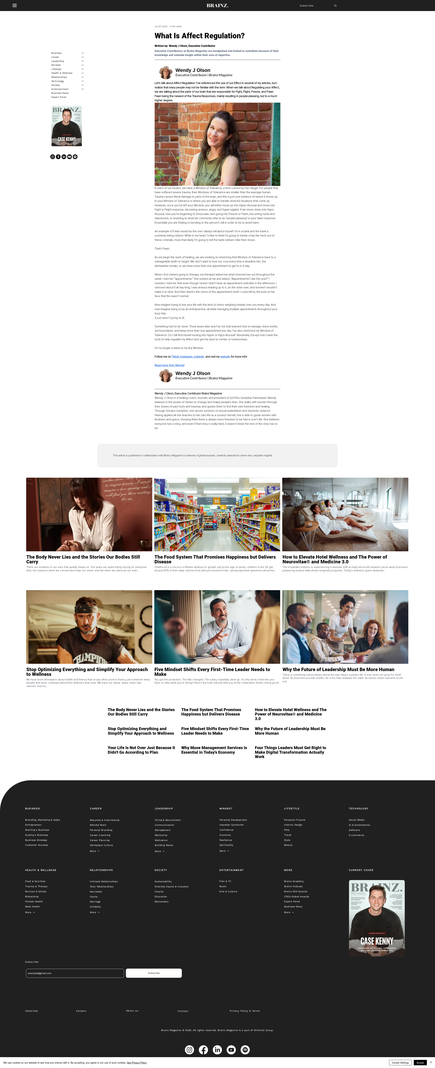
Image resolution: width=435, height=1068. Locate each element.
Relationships (59, 77)
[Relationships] (83, 77)
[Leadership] (83, 61)
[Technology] (83, 81)
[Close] (431, 1062)
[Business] (83, 53)
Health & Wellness (61, 73)
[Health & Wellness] (83, 73)
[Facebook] (58, 156)
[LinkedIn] (64, 156)
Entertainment (59, 89)
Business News (60, 93)
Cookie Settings (400, 1062)
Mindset (56, 65)
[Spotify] (75, 156)
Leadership (57, 61)
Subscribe (306, 5)
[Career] (83, 57)
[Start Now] (89, 571)
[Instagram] (52, 156)
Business (56, 53)
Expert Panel (58, 97)
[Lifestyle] (83, 69)
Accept (420, 1062)
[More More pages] (98, 851)
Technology (57, 81)
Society (55, 85)
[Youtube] (69, 156)
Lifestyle (56, 69)
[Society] (83, 85)
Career (55, 57)
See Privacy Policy (137, 1062)
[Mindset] (83, 65)
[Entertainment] (83, 89)
